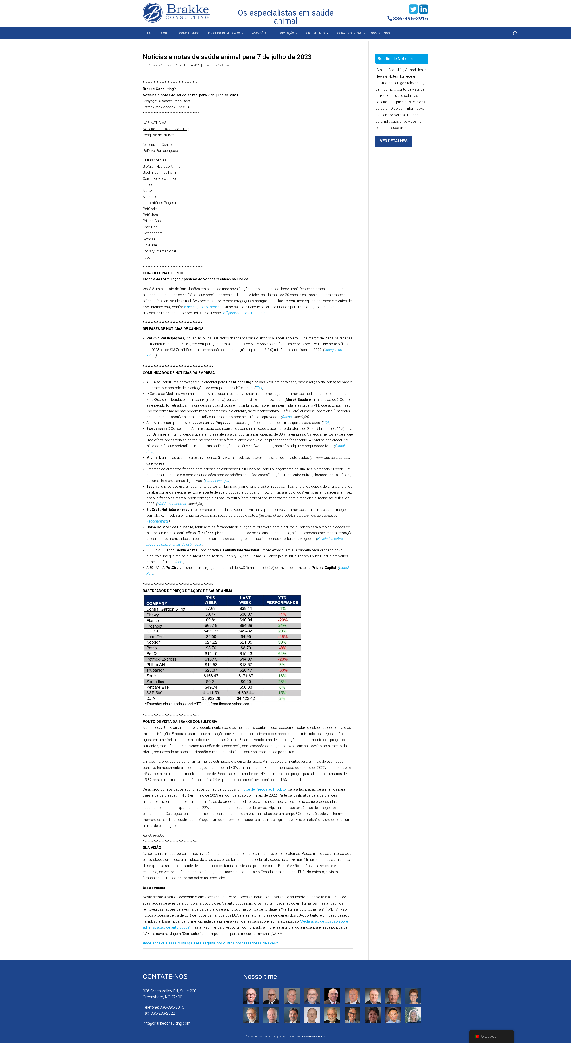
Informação (285, 33)
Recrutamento (314, 33)
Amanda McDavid (160, 65)
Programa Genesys (348, 33)
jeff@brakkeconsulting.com (244, 313)
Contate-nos (380, 33)
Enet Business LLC (314, 1036)
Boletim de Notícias (216, 65)
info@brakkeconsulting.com (166, 1023)
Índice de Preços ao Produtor (263, 789)
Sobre (165, 33)
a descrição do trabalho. (203, 307)
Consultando (189, 33)
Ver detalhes (394, 140)
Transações (258, 33)
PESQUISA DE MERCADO (224, 33)
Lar (149, 33)
